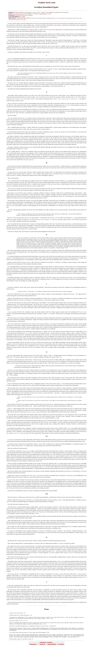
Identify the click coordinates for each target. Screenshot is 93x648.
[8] (9, 634)
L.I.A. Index (61, 644)
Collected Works (52, 644)
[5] (71, 567)
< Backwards (42, 642)
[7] (47, 26)
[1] (9, 613)
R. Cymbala (22, 16)
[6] (58, 6)
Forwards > (50, 642)
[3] (9, 100)
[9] (44, 185)
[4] (74, 219)
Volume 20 (41, 13)
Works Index (33, 644)
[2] (9, 615)
